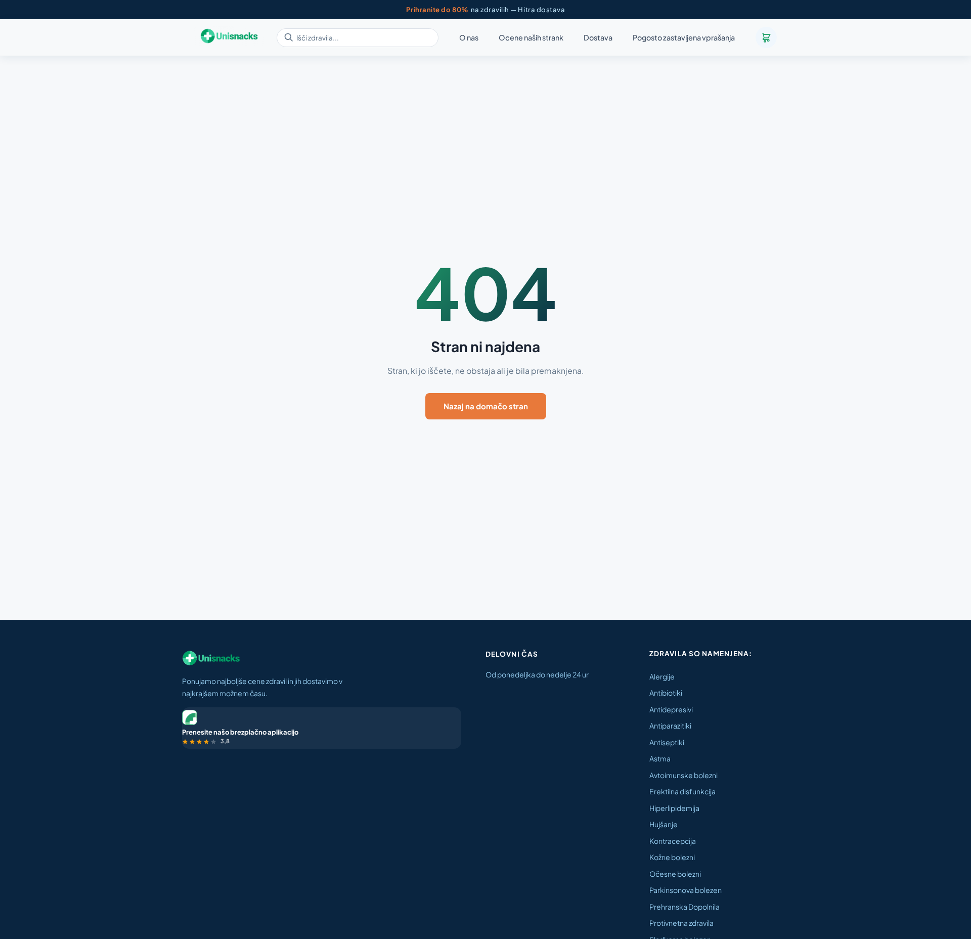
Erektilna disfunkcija (682, 791)
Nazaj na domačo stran (486, 406)
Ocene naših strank (531, 37)
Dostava (598, 37)
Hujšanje (663, 824)
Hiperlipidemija (674, 808)
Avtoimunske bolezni (683, 775)
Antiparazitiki (670, 725)
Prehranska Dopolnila (684, 906)
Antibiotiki (665, 692)
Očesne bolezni (675, 873)
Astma (660, 758)
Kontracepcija (672, 840)
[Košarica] (766, 37)
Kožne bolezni (672, 857)
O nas (468, 37)
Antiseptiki (666, 742)
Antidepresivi (671, 709)
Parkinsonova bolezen (685, 889)
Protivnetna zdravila (681, 922)
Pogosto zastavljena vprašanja (684, 37)
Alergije (662, 676)
